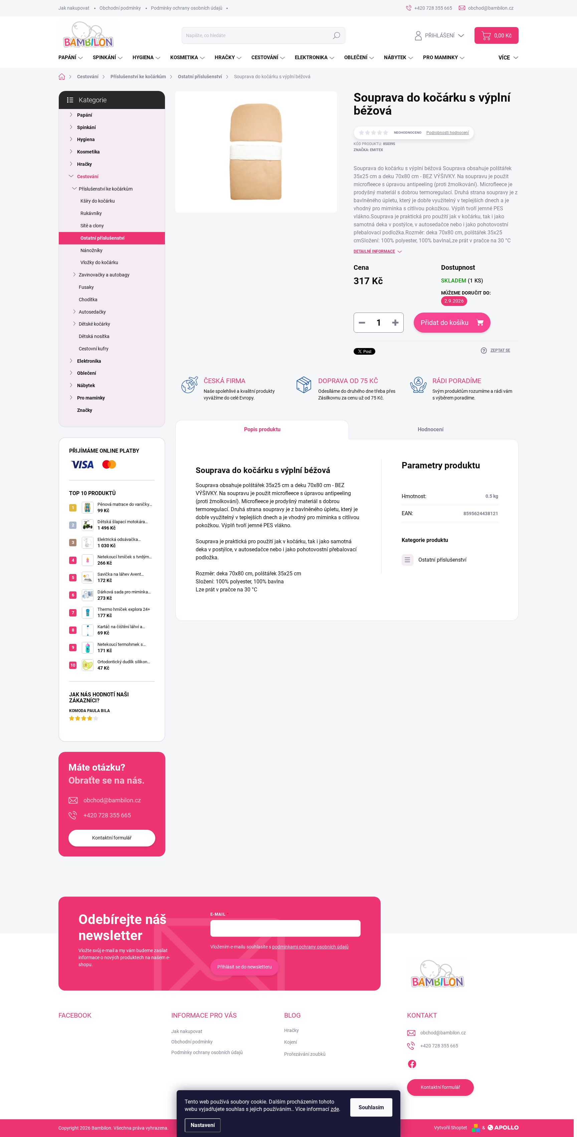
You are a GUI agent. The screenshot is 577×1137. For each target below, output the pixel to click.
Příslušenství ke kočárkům (106, 189)
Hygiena (86, 139)
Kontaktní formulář (112, 837)
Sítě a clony (92, 225)
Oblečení (86, 373)
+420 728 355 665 (107, 815)
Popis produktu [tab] (262, 429)
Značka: (368, 150)
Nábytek (86, 385)
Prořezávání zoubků (305, 1054)
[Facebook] (412, 1063)
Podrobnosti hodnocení (447, 132)
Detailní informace (374, 251)
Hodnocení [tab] (430, 429)
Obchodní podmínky (120, 8)
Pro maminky (91, 398)
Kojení (290, 1042)
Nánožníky (91, 250)
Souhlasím (371, 1107)
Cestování (88, 176)
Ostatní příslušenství (102, 238)
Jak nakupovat (73, 8)
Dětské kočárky (94, 324)
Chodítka (88, 299)
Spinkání (86, 127)
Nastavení (203, 1125)
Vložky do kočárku (99, 262)
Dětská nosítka (94, 336)
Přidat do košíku (444, 323)
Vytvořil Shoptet (450, 1127)
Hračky (84, 164)
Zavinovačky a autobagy (104, 274)
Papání (84, 115)
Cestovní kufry (94, 348)
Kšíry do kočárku (97, 201)
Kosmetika (88, 151)
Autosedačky (92, 312)
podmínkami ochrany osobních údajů (310, 946)
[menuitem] (71, 58)
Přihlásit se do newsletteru (244, 967)
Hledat (336, 35)
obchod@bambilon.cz (112, 800)
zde (335, 1109)
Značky (84, 410)
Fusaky (86, 287)
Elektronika (89, 361)
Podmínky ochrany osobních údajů (186, 8)
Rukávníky (91, 213)
